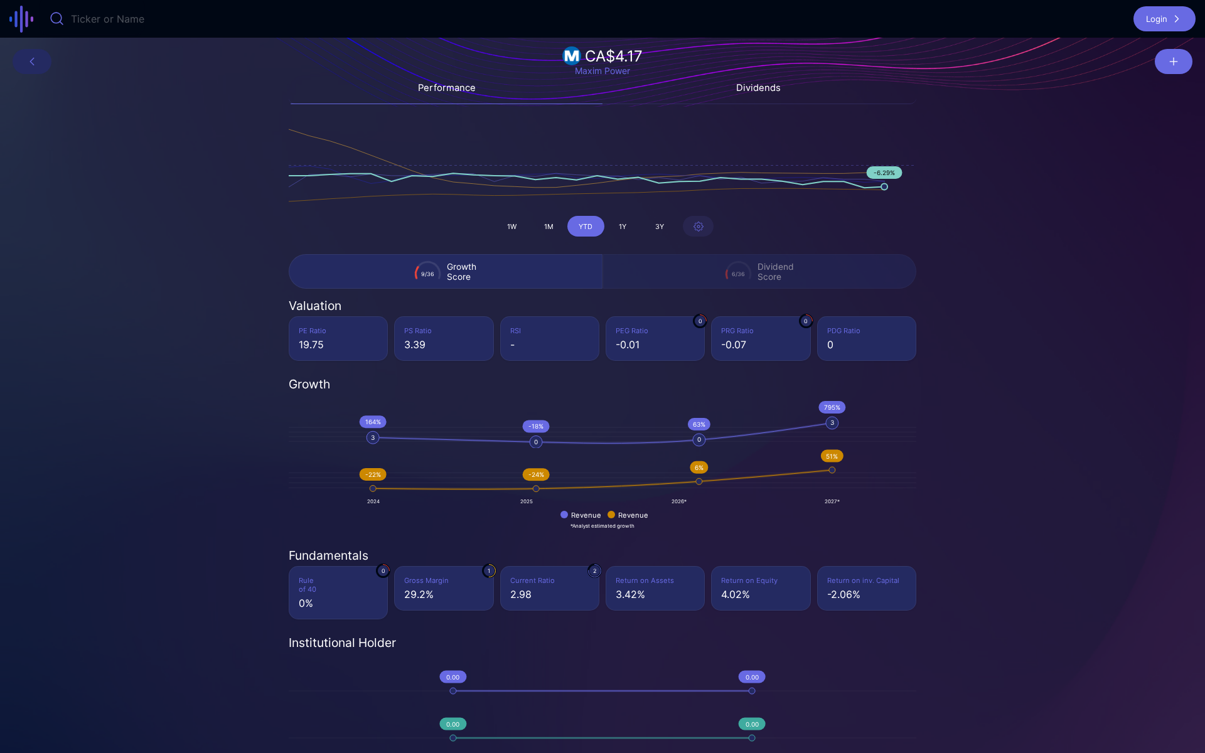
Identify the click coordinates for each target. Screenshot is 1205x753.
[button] (1164, 18)
